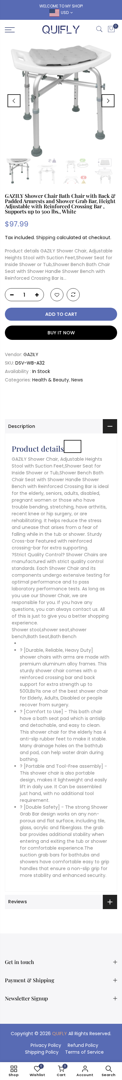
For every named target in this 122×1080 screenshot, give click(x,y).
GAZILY (30, 354)
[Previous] (13, 100)
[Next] (108, 100)
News (77, 380)
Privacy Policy (46, 1045)
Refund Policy (83, 1045)
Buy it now (61, 332)
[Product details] (72, 446)
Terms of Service (84, 1052)
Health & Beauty (50, 380)
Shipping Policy (42, 1052)
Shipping (45, 237)
